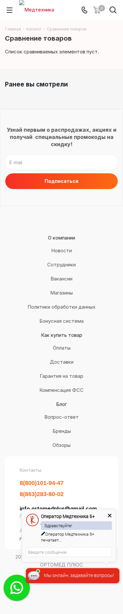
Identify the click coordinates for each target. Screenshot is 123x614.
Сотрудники (61, 264)
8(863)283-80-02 (42, 494)
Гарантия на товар (61, 376)
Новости (61, 250)
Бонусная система (61, 321)
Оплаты (62, 348)
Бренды (61, 431)
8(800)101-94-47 (42, 483)
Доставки (61, 362)
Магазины (61, 293)
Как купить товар (61, 335)
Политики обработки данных (61, 307)
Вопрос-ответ (61, 417)
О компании (61, 238)
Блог (61, 404)
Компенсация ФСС (61, 390)
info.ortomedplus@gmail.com (58, 508)
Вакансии (61, 279)
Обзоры (61, 445)
